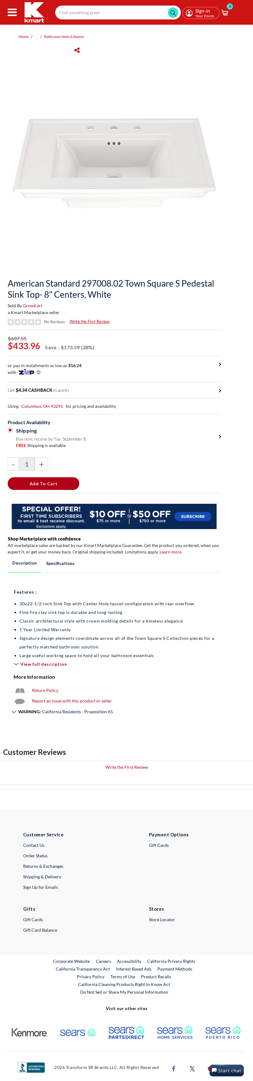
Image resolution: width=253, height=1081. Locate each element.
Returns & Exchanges (43, 866)
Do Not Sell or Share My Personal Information (124, 992)
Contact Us (33, 845)
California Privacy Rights (171, 961)
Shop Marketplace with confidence (44, 538)
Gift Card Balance (40, 930)
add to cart (44, 483)
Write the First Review (90, 321)
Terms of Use (122, 976)
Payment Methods (174, 968)
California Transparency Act (83, 968)
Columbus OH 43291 (42, 406)
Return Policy (45, 690)
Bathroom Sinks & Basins (64, 36)
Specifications (60, 563)
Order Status (35, 855)
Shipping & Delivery (42, 876)
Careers (104, 961)
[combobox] (118, 12)
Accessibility (129, 961)
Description (24, 562)
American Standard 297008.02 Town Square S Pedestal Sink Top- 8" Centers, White (111, 289)
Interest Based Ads (133, 968)
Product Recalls (156, 976)
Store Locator (162, 919)
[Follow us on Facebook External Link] (174, 1068)
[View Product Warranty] (20, 690)
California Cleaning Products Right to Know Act (124, 984)
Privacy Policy (90, 976)
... (36, 36)
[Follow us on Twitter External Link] (192, 1068)
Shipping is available (41, 445)
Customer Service (43, 834)
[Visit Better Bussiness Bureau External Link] (31, 1067)
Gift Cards (159, 845)
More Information (34, 677)
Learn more (170, 551)
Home (23, 36)
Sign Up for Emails (40, 887)
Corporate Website (71, 961)
